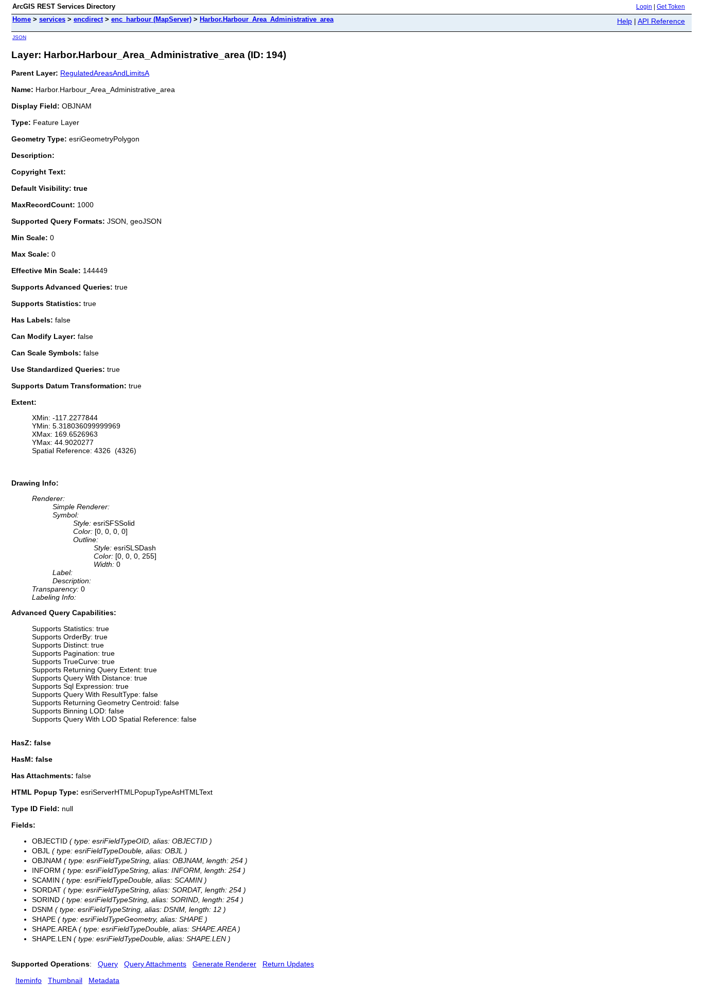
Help (624, 21)
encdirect (88, 19)
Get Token (671, 7)
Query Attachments (155, 964)
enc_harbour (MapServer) (151, 19)
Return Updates (288, 964)
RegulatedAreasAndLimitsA (104, 73)
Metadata (104, 980)
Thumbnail (65, 980)
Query (108, 964)
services (52, 19)
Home (21, 19)
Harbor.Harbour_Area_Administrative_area (266, 19)
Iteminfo (28, 980)
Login (644, 7)
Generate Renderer (224, 964)
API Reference (661, 21)
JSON (19, 37)
